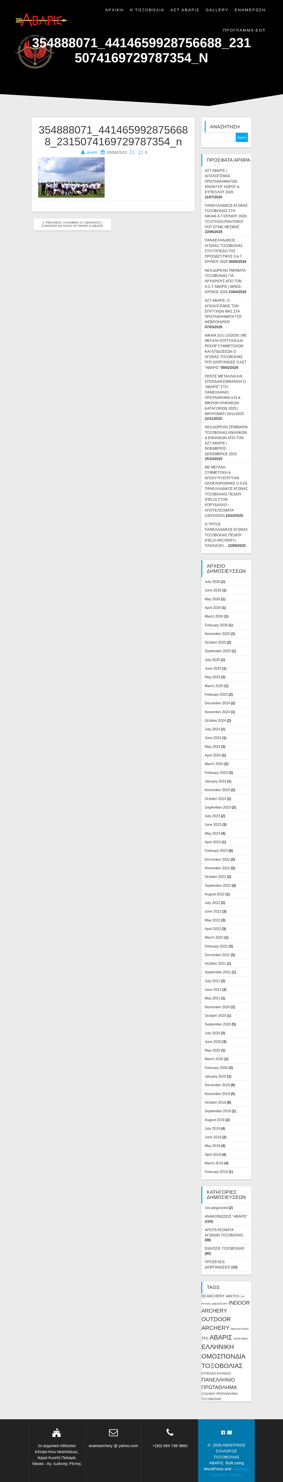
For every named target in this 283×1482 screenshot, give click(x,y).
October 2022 (215, 877)
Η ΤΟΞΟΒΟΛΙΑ (147, 10)
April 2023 (213, 842)
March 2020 (214, 1059)
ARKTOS (232, 1296)
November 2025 (217, 634)
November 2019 (217, 1094)
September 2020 (218, 1024)
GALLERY (217, 10)
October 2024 (215, 720)
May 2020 (212, 1050)
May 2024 (212, 747)
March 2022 (214, 937)
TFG (204, 1338)
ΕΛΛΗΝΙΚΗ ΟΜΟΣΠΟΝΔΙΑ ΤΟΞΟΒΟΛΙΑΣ (223, 1356)
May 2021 (212, 998)
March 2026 (214, 616)
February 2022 (216, 946)
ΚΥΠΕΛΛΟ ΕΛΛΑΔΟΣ (216, 1373)
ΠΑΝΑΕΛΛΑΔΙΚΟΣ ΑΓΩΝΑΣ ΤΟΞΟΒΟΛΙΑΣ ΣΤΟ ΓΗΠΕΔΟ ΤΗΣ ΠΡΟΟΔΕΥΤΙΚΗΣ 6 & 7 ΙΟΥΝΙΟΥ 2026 (224, 250)
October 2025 (215, 642)
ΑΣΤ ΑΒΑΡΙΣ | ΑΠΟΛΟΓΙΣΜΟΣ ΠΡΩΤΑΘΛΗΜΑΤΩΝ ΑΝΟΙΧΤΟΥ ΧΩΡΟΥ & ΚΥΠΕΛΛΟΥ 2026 (222, 181)
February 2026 (216, 625)
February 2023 (216, 851)
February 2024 (216, 773)
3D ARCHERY (213, 1296)
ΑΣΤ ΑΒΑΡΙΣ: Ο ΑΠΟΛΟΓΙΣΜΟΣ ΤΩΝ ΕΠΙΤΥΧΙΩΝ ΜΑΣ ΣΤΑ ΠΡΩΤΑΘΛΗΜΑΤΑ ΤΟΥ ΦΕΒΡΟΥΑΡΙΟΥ (223, 311)
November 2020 (217, 1007)
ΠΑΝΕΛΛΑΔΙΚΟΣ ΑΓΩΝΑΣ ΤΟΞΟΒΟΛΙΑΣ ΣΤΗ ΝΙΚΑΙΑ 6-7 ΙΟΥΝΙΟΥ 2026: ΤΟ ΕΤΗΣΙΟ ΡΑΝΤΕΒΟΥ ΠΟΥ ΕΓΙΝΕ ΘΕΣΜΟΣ (226, 216)
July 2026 (212, 582)
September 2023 (218, 807)
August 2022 (215, 894)
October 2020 (215, 1016)
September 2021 (218, 972)
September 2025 (218, 651)
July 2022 (212, 903)
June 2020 (213, 1042)
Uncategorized (216, 1208)
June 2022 (213, 911)
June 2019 (213, 1137)
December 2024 (217, 703)
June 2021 (213, 989)
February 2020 (216, 1068)
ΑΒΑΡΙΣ (221, 1337)
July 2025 (212, 660)
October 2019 (215, 1102)
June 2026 (213, 590)
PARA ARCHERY (240, 1329)
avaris (92, 152)
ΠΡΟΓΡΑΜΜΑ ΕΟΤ (244, 30)
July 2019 (212, 1128)
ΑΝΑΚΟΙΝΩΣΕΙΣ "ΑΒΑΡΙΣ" (226, 1216)
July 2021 (212, 981)
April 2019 (213, 1154)
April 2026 (213, 608)
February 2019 (216, 1172)
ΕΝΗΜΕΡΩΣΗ (250, 10)
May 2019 (212, 1146)
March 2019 (214, 1163)
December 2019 (217, 1085)
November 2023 (217, 790)
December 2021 (217, 955)
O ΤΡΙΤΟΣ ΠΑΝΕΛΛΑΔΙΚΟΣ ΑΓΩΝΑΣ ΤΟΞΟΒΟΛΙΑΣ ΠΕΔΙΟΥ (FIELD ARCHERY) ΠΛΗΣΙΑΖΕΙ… (226, 535)
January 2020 (215, 1076)
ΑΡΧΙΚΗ (114, 10)
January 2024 (215, 781)
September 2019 (218, 1111)
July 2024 (212, 729)
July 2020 (212, 1033)
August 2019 (215, 1120)
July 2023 (212, 816)
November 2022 (217, 868)
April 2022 (213, 929)
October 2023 (215, 799)
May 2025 (212, 677)
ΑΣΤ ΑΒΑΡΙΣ (185, 10)
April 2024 (213, 755)
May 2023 (212, 833)
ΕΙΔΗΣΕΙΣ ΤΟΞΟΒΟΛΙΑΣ (225, 1248)
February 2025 (216, 694)
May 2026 (212, 599)
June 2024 (213, 738)
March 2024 (214, 764)
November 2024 (217, 712)
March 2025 (214, 686)
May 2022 (212, 920)
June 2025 (213, 668)
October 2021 (215, 963)
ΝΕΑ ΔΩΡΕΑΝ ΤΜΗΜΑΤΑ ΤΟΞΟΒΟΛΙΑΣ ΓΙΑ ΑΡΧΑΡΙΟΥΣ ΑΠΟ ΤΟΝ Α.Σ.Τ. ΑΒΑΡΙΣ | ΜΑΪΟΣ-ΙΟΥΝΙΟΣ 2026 (225, 281)
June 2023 (213, 824)
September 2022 (218, 885)
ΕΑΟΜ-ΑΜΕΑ (240, 1338)
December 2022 (217, 859)
